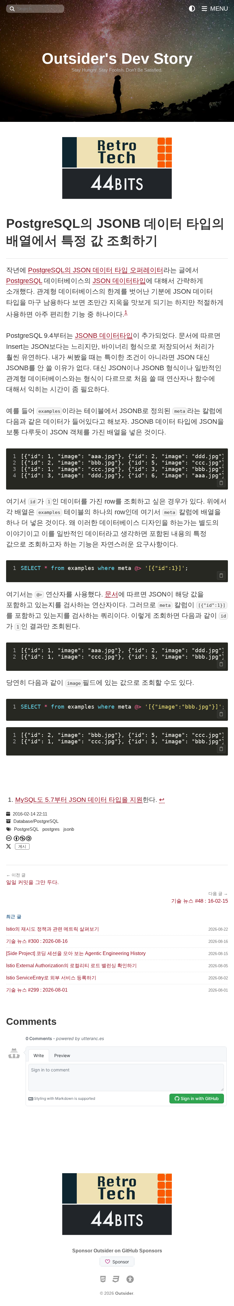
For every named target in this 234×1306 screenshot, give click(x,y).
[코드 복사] (221, 483)
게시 (22, 846)
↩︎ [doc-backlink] (162, 799)
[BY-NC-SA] (23, 838)
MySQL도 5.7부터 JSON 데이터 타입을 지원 (79, 799)
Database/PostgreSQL (35, 821)
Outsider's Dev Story (117, 58)
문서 (111, 594)
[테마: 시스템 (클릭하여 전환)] (192, 8)
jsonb (68, 829)
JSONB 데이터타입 (104, 335)
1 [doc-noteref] (125, 312)
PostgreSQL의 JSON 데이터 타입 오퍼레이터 (95, 270)
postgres (51, 829)
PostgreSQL (24, 281)
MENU (218, 8)
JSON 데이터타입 (119, 281)
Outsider (124, 1293)
